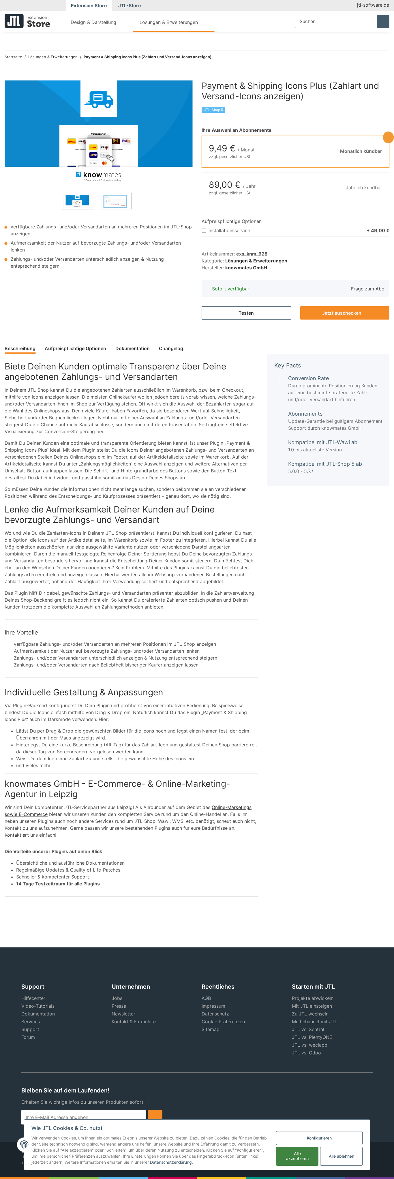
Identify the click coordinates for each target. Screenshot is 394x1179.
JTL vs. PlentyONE (312, 1037)
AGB (206, 998)
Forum (28, 1037)
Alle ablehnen (341, 1156)
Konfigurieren (319, 1137)
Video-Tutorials (38, 1006)
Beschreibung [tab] (20, 348)
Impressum (213, 1006)
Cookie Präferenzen (223, 1021)
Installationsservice (299, 230)
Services (30, 1021)
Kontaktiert (17, 835)
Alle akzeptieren (297, 1156)
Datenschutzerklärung (171, 1162)
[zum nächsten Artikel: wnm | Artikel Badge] (383, 57)
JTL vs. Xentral (308, 1029)
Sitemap (210, 1029)
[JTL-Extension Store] (27, 21)
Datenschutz (215, 1014)
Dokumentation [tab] (132, 348)
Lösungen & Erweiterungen (256, 261)
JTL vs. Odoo (306, 1053)
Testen (246, 313)
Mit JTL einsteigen (312, 1006)
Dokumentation (38, 1014)
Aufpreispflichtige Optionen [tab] (75, 348)
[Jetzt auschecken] (9, 77)
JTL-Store (129, 5)
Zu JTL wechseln (310, 1014)
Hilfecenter (33, 998)
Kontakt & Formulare (134, 1021)
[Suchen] (383, 21)
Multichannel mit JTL (314, 1021)
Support (80, 877)
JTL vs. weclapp (309, 1045)
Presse (119, 1006)
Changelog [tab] (171, 348)
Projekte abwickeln (312, 998)
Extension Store (89, 5)
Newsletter (123, 1014)
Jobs (117, 998)
